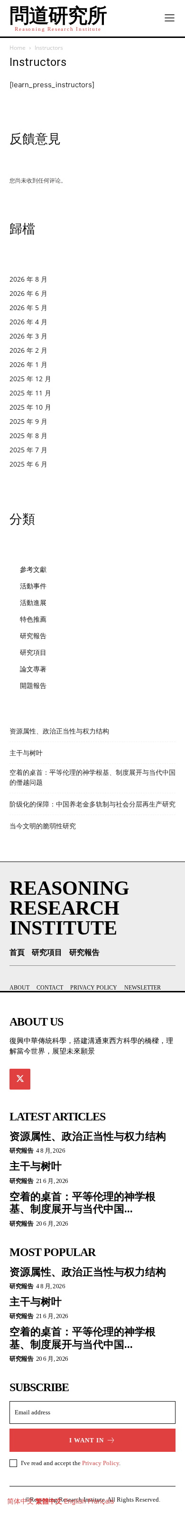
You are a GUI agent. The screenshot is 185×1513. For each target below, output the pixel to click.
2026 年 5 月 (28, 307)
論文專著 (33, 668)
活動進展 (33, 602)
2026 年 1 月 (28, 364)
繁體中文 (49, 1501)
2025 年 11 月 (30, 392)
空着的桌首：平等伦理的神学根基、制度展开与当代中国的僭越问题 (92, 777)
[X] (19, 1079)
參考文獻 (33, 569)
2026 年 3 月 (28, 335)
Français (101, 1501)
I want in (86, 1440)
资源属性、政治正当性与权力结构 (59, 731)
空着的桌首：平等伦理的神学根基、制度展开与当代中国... (82, 1203)
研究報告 (33, 635)
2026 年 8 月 (28, 279)
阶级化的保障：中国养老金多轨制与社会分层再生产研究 (92, 804)
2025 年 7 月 (28, 449)
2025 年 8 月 (28, 435)
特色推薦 (33, 619)
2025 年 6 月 (28, 463)
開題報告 (33, 685)
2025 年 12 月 (30, 378)
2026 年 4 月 (28, 321)
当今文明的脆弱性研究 (42, 826)
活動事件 (33, 585)
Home (17, 48)
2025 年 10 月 (30, 407)
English (75, 1501)
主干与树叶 (26, 753)
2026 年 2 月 (28, 350)
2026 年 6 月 (28, 293)
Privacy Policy (100, 1463)
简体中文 (20, 1501)
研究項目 (33, 652)
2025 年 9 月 (28, 421)
